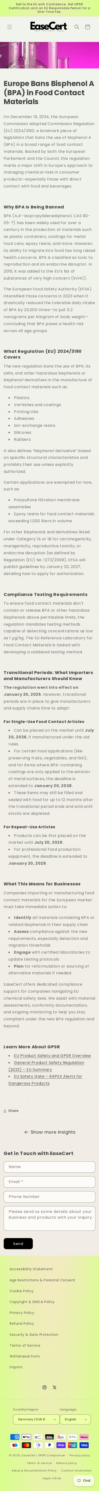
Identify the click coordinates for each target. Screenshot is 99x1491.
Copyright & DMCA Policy (32, 1301)
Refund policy (66, 1463)
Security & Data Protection (34, 1334)
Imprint (16, 1367)
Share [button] (13, 1110)
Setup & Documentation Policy (34, 1470)
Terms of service (39, 1463)
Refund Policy (22, 1323)
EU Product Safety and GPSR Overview (52, 1055)
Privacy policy (79, 1455)
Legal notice (52, 1478)
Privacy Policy (22, 1312)
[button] (9, 27)
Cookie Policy (22, 1291)
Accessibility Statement (31, 1269)
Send (18, 1243)
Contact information (76, 1470)
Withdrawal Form (25, 1356)
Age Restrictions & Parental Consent (42, 1280)
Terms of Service (25, 1345)
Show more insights (53, 1132)
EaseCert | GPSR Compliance (43, 1455)
